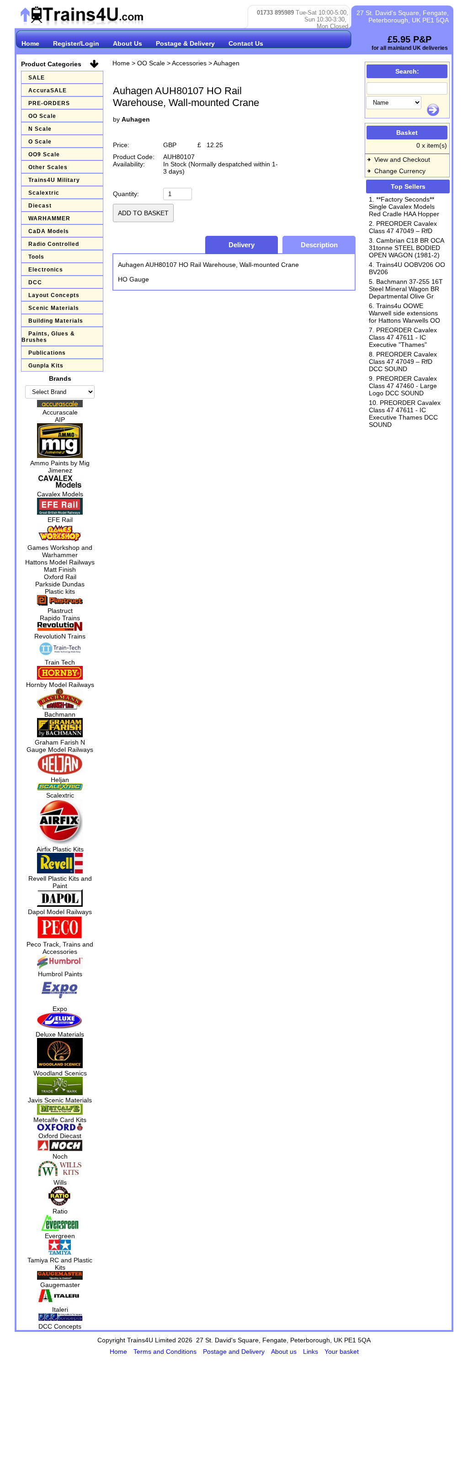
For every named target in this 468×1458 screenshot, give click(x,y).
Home (30, 43)
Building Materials (55, 321)
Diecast (40, 205)
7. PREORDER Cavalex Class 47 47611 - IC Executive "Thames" (403, 337)
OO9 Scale (44, 154)
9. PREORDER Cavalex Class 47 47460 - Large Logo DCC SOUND (403, 386)
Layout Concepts (54, 295)
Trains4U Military (54, 180)
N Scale (40, 129)
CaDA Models (48, 231)
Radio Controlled (53, 244)
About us (284, 1351)
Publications (47, 353)
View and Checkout (402, 159)
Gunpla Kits (46, 365)
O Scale (40, 141)
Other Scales (48, 167)
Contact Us (246, 43)
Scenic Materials (53, 308)
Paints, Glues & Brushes (48, 336)
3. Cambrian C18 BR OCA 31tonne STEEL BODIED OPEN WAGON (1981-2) (406, 248)
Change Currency (399, 171)
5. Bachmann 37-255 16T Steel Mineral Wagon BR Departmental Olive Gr (406, 289)
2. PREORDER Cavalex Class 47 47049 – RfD (403, 227)
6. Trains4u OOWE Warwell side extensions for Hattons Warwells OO (404, 313)
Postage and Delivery (234, 1351)
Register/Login (76, 43)
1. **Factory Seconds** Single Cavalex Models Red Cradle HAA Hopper (404, 207)
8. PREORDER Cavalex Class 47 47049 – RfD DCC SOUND (403, 361)
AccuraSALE (47, 90)
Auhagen (226, 63)
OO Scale (42, 116)
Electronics (45, 269)
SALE (36, 77)
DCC (35, 282)
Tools (36, 257)
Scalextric (43, 193)
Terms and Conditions (165, 1351)
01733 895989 (275, 12)
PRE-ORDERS (49, 103)
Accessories (189, 63)
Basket (407, 132)
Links (311, 1351)
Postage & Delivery (185, 43)
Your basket (341, 1351)
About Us (127, 43)
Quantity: (126, 193)
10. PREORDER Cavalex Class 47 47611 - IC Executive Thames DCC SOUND (405, 413)
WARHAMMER (49, 218)
